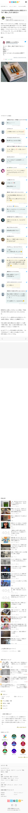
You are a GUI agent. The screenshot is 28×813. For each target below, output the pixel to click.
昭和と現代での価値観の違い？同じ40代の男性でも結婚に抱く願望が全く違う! (18, 626)
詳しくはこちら (21, 727)
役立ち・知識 (14, 535)
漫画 (2, 776)
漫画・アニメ (14, 556)
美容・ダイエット (18, 696)
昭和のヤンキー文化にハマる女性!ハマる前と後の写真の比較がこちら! (18, 525)
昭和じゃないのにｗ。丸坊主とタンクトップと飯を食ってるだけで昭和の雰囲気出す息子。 (18, 510)
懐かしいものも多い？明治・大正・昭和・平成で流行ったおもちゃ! (18, 590)
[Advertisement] (14, 98)
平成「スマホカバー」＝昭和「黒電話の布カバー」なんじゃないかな (18, 611)
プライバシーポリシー (18, 792)
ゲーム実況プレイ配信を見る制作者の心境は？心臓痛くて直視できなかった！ (19, 679)
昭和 (19, 651)
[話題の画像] (13, 2)
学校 (12, 520)
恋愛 (12, 667)
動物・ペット (14, 780)
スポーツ (13, 770)
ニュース (13, 600)
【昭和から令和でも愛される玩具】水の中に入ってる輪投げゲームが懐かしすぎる (18, 532)
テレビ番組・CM (7, 701)
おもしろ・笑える (15, 506)
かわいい (13, 527)
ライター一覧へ (22, 757)
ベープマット (13, 651)
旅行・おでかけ (14, 776)
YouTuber (6, 776)
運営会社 (3, 794)
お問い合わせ (3, 796)
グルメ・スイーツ (15, 621)
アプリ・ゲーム (14, 592)
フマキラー (5, 651)
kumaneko (8, 17)
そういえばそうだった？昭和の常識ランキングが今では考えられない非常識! (18, 575)
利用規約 (3, 792)
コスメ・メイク (6, 696)
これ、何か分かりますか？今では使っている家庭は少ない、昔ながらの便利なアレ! (18, 503)
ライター (16, 794)
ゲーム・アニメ (14, 778)
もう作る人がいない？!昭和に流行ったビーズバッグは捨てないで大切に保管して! (18, 546)
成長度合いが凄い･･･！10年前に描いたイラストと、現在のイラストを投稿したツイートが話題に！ (19, 671)
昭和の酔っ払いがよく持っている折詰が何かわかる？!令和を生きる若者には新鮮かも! (18, 539)
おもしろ (5, 705)
